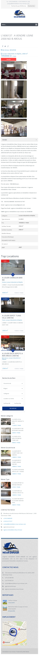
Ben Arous (5, 50)
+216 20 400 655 (7, 518)
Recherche (13, 408)
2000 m (25, 54)
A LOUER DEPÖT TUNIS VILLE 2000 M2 (11, 316)
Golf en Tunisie (12, 600)
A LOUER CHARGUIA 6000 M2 (12, 279)
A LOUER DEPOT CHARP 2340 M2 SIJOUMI (16, 462)
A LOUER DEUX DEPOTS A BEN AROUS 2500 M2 (12, 354)
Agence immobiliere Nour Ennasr (12, 530)
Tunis (3, 320)
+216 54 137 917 (7, 521)
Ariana (4, 282)
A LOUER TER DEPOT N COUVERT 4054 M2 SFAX (18, 500)
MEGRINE (13, 50)
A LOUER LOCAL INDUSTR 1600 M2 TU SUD (18, 421)
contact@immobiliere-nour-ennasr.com (18, 3)
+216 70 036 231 (9, 580)
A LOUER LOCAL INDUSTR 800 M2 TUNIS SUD (16, 438)
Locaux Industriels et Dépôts (11, 54)
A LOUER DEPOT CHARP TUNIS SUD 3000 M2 (17, 453)
